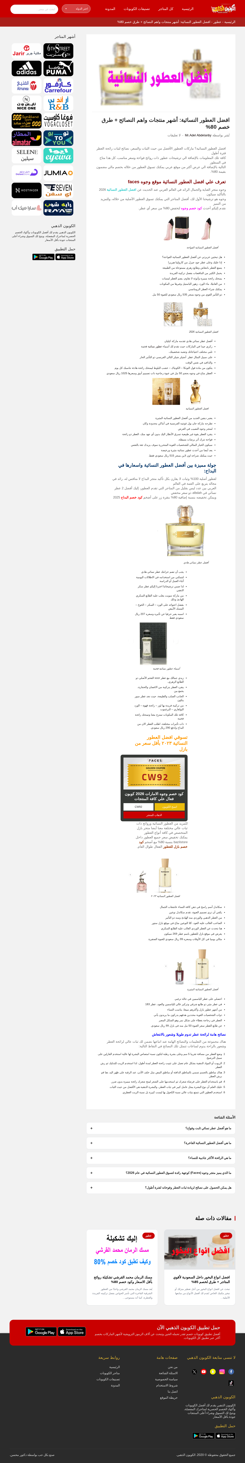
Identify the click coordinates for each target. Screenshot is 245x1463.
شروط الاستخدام (167, 1385)
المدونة (110, 9)
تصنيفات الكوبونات (137, 9)
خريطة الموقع (169, 1397)
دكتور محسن (18, 1454)
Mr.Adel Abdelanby (198, 135)
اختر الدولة (76, 8)
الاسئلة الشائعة (168, 1373)
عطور (217, 22)
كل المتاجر (165, 9)
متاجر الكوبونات (110, 1373)
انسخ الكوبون (169, 806)
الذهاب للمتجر (154, 815)
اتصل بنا (173, 1391)
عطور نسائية (155, 346)
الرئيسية (188, 9)
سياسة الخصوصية (166, 1379)
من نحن (173, 1367)
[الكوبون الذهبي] (223, 8)
